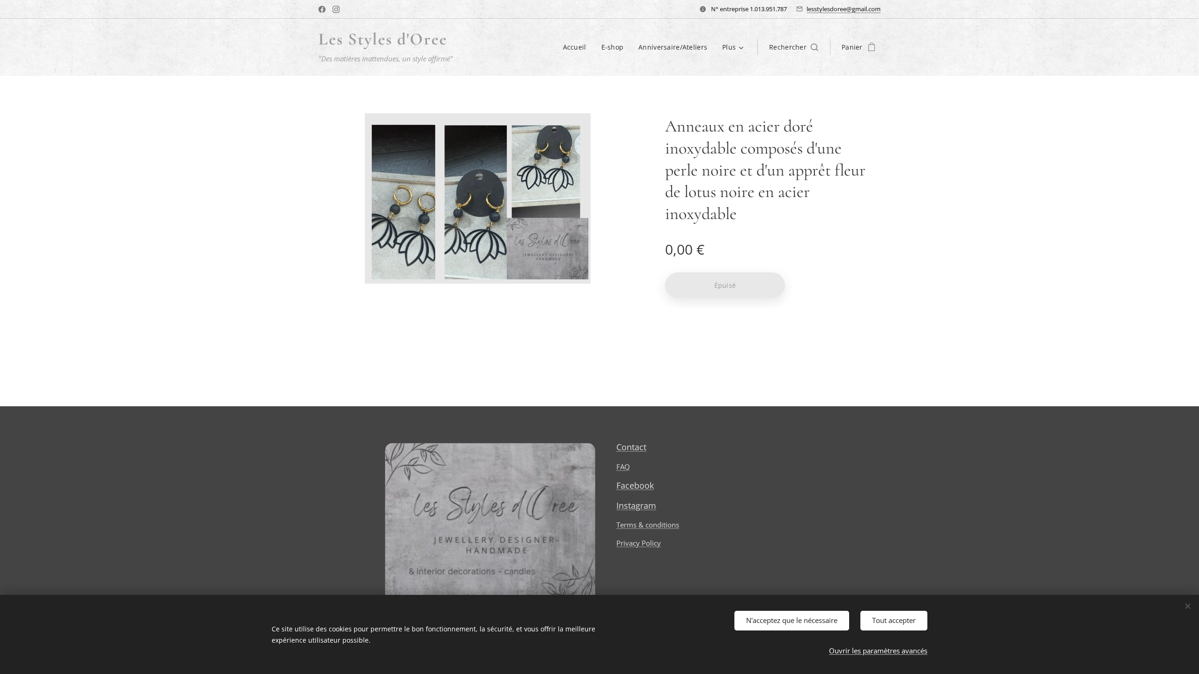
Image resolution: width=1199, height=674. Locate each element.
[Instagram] (336, 9)
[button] (793, 47)
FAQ (623, 466)
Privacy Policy (638, 543)
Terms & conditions (647, 524)
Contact (631, 447)
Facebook (635, 485)
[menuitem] (577, 47)
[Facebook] (322, 9)
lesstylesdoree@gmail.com (844, 9)
